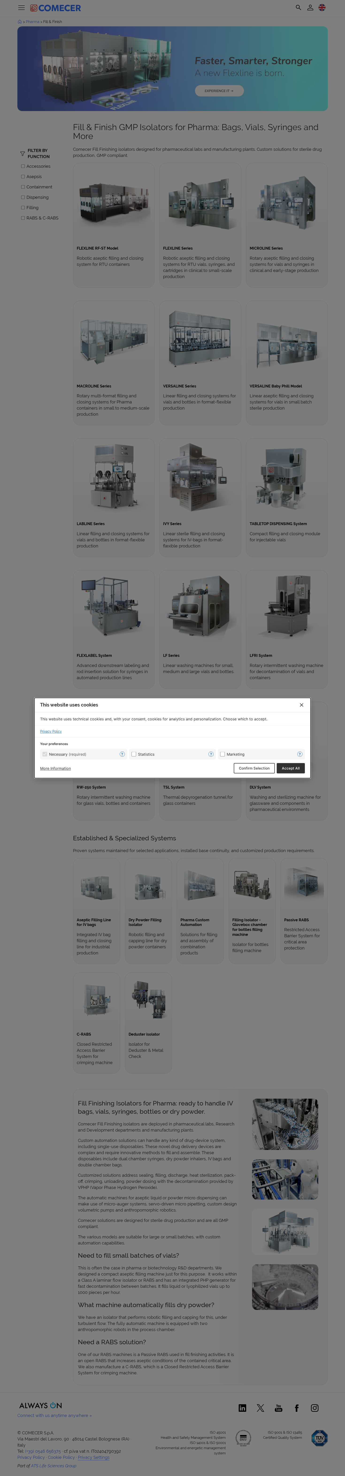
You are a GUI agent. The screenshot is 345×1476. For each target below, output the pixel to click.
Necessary (67, 754)
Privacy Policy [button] (51, 731)
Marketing (236, 754)
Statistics (146, 754)
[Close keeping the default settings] (301, 705)
